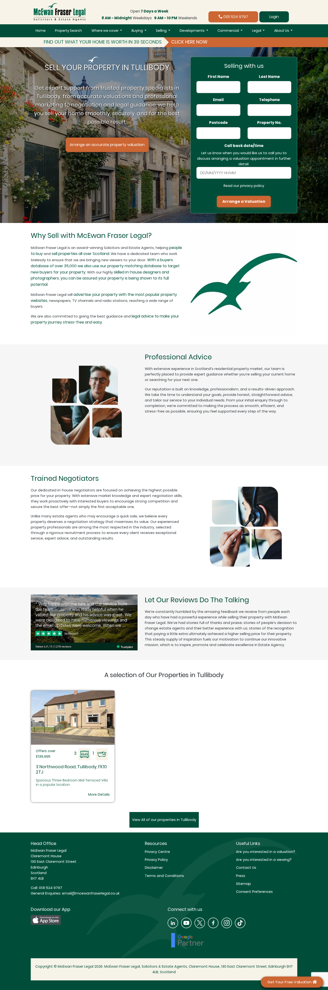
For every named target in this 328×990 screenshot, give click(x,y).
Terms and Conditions (164, 875)
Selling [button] (161, 30)
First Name (218, 76)
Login (274, 16)
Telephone (269, 99)
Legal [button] (257, 30)
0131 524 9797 (235, 16)
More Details (99, 794)
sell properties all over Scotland (80, 253)
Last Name (269, 76)
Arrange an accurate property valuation (107, 144)
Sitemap (243, 883)
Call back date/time (243, 145)
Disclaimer (154, 867)
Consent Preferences (254, 891)
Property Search (68, 30)
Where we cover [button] (105, 30)
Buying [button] (138, 30)
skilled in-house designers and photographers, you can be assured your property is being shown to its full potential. (100, 278)
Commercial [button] (229, 30)
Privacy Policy (156, 859)
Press (240, 875)
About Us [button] (282, 30)
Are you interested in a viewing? (264, 859)
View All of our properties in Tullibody (164, 819)
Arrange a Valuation (243, 201)
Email (218, 99)
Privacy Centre (157, 851)
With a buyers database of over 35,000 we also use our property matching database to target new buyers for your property (105, 266)
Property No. (269, 122)
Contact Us (246, 867)
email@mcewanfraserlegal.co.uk (90, 893)
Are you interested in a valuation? (265, 851)
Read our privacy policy (244, 185)
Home (41, 30)
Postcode (218, 122)
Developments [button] (192, 30)
